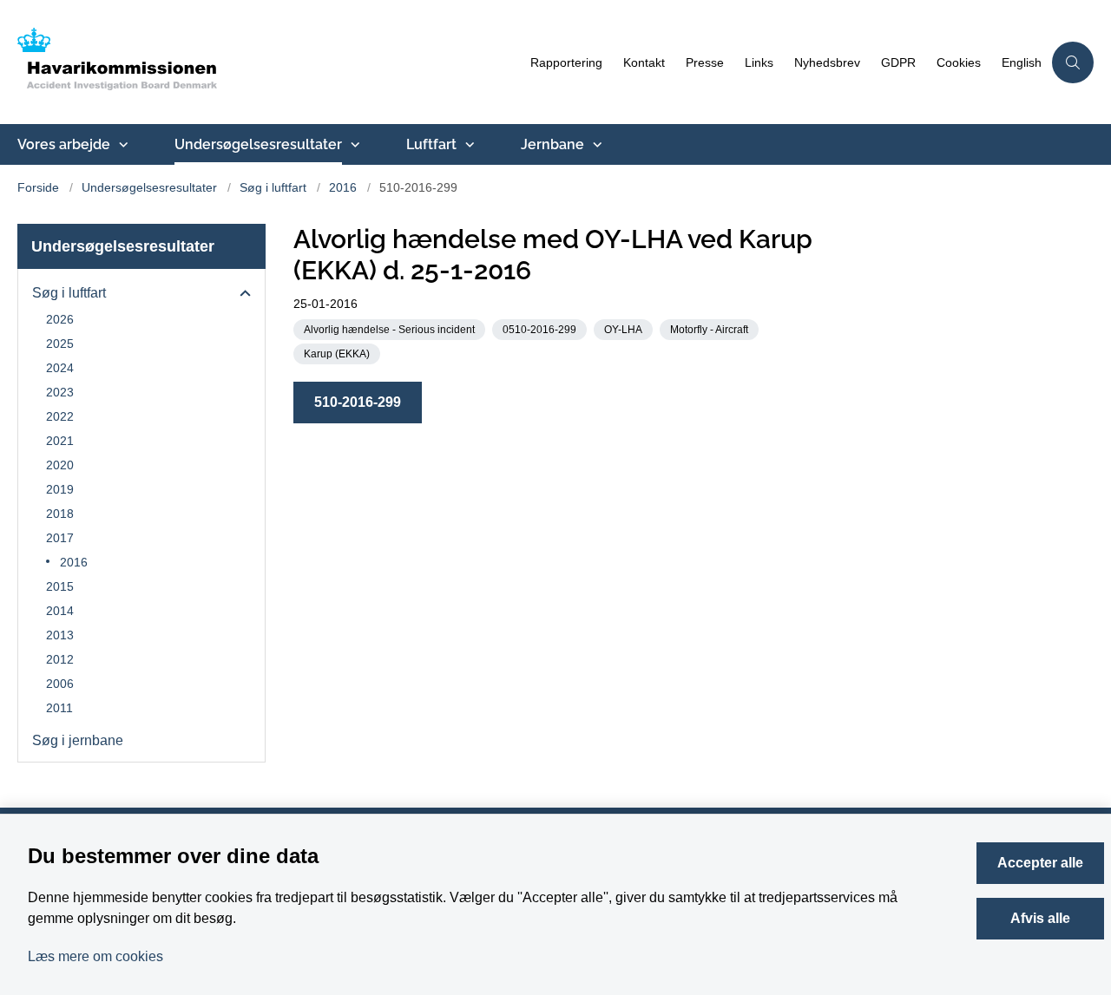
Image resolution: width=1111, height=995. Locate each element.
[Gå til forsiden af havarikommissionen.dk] (268, 62)
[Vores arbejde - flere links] (121, 145)
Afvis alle (1040, 918)
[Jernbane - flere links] (595, 145)
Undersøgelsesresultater (258, 144)
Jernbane (552, 144)
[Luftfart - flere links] (468, 145)
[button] (241, 294)
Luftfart (431, 144)
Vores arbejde (63, 144)
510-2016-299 (357, 402)
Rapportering (566, 62)
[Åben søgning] (1073, 62)
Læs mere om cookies (95, 956)
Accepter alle (1040, 862)
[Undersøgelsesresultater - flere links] (353, 145)
